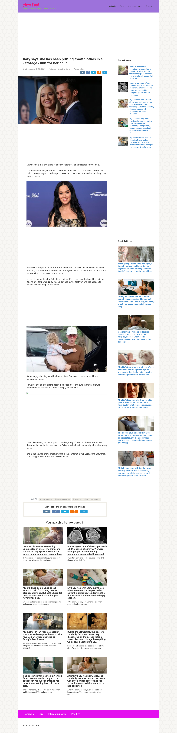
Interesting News (134, 6)
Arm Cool (31, 4)
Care (122, 6)
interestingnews (63, 499)
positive (78, 499)
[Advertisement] (88, 33)
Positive (149, 6)
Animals (112, 6)
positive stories (93, 499)
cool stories (47, 499)
